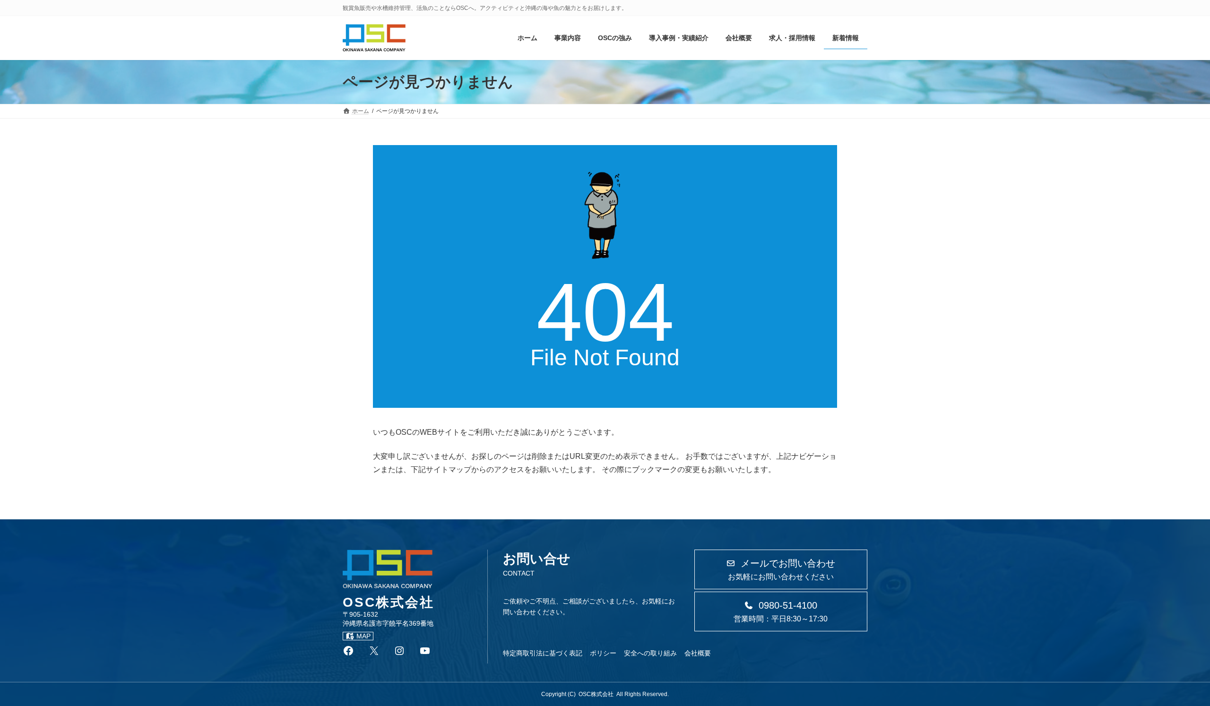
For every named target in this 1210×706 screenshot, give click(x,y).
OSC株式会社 (596, 694)
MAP (363, 636)
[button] (780, 569)
